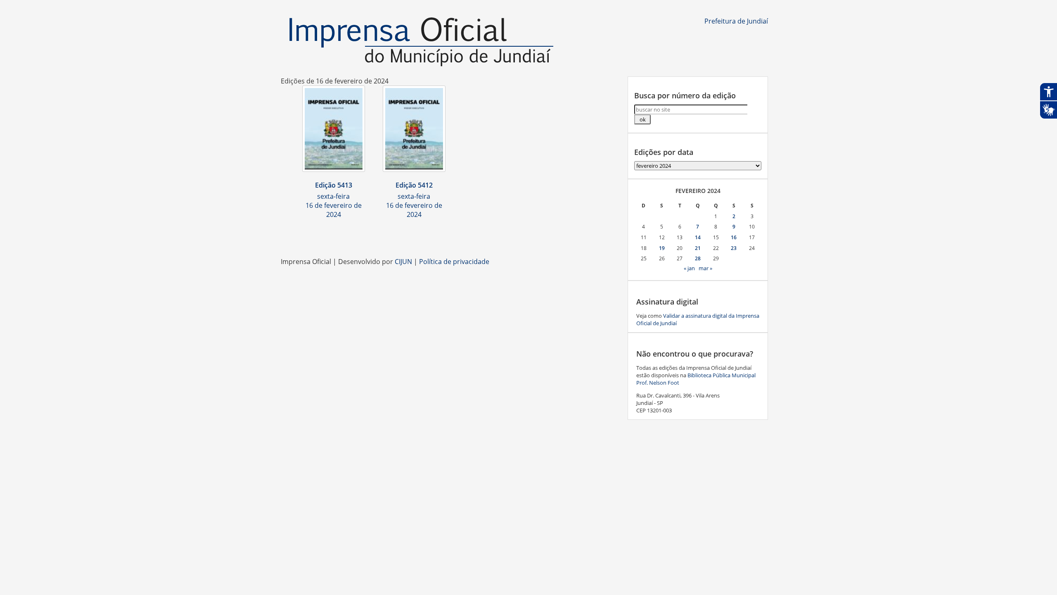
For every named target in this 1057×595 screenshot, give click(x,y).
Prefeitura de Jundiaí (736, 21)
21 (698, 248)
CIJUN (403, 261)
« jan (689, 268)
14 (698, 237)
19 (662, 248)
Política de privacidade (454, 261)
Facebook (512, 236)
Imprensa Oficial (421, 42)
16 (734, 237)
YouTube (545, 236)
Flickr (561, 236)
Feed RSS (495, 236)
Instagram (528, 236)
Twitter (578, 236)
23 (734, 248)
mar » (705, 268)
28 (698, 258)
